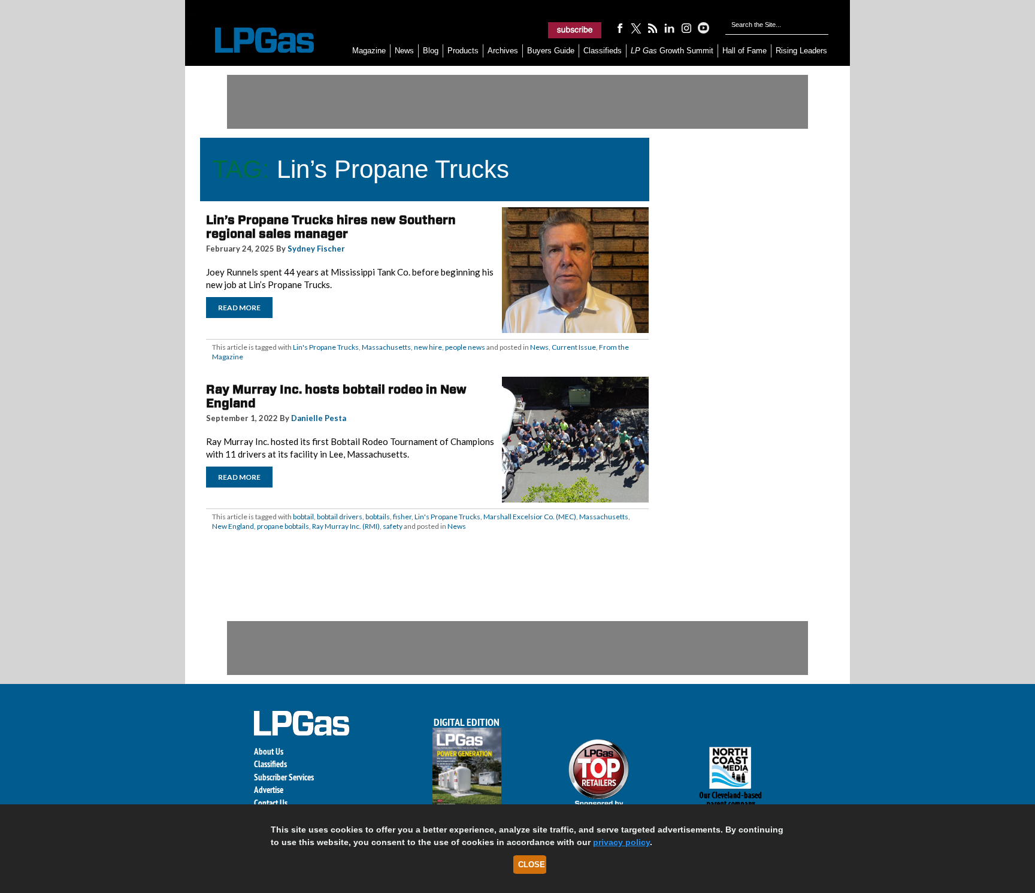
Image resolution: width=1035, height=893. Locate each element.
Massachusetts (386, 347)
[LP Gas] (254, 40)
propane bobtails (283, 526)
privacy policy (621, 842)
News (404, 50)
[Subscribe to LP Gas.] (575, 30)
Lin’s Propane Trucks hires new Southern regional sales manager (331, 227)
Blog (430, 50)
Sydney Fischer (316, 248)
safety (392, 526)
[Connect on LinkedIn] (669, 27)
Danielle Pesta (318, 418)
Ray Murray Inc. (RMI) (346, 526)
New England (233, 526)
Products (463, 50)
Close (531, 864)
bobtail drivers (339, 516)
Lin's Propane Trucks (326, 347)
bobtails (377, 516)
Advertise (268, 789)
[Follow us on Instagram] (686, 27)
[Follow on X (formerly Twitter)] (636, 27)
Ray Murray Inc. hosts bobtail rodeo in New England (336, 396)
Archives (503, 50)
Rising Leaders (801, 50)
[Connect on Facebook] (619, 27)
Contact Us (271, 803)
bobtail (303, 516)
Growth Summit (672, 50)
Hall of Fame (744, 50)
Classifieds (602, 50)
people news (465, 347)
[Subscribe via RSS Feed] (652, 27)
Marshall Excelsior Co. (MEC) (529, 516)
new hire (428, 347)
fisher (402, 516)
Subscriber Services (284, 777)
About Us (268, 751)
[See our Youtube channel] (703, 27)
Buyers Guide (550, 50)
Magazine (369, 50)
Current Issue (574, 347)
